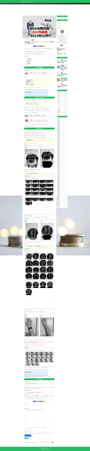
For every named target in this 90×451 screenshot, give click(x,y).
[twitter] (34, 46)
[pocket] (37, 46)
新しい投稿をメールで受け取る (28, 431)
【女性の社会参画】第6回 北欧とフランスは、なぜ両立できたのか (64, 74)
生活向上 (42, 3)
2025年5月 (58, 139)
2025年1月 (58, 144)
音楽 (53, 3)
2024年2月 (58, 159)
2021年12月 (58, 195)
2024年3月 (58, 158)
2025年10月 (58, 132)
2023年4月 (58, 173)
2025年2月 (58, 143)
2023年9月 (58, 166)
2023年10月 (58, 165)
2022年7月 (58, 185)
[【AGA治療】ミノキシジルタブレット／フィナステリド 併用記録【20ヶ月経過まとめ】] (39, 46)
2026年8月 (58, 118)
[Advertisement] (45, 10)
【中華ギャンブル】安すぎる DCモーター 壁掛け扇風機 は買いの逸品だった (64, 80)
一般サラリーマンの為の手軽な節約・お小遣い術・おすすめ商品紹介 (45, 447)
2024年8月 (58, 151)
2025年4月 (58, 140)
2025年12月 (58, 129)
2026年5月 (58, 122)
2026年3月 (58, 125)
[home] (63, 45)
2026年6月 (58, 121)
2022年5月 (58, 188)
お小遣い (36, 3)
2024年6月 (58, 154)
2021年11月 (58, 196)
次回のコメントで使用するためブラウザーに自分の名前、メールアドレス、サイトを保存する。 (35, 427)
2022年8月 (58, 184)
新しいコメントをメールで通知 (28, 429)
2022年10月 (58, 181)
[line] (43, 46)
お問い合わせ (58, 22)
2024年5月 (58, 155)
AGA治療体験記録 (29, 58)
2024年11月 (58, 147)
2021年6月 (58, 203)
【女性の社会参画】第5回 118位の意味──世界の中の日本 (64, 86)
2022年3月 (58, 191)
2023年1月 (58, 177)
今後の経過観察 (28, 63)
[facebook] (36, 46)
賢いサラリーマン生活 (45, 448)
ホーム (59, 3)
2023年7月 (58, 169)
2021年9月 (58, 199)
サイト (25, 424)
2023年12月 (58, 162)
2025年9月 (58, 133)
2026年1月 (58, 128)
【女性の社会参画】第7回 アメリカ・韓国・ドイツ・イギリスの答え (64, 62)
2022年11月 (58, 180)
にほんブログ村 (59, 54)
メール (26, 421)
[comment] (44, 46)
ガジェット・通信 (31, 3)
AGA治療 (48, 3)
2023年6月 (58, 170)
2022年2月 (58, 192)
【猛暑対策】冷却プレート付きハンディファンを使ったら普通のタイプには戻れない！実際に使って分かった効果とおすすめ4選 (64, 68)
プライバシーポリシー (59, 25)
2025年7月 (58, 136)
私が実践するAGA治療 (29, 60)
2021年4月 (58, 206)
